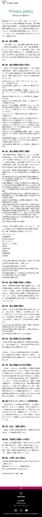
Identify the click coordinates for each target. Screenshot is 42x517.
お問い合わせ (21, 503)
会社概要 (21, 501)
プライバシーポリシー (21, 505)
